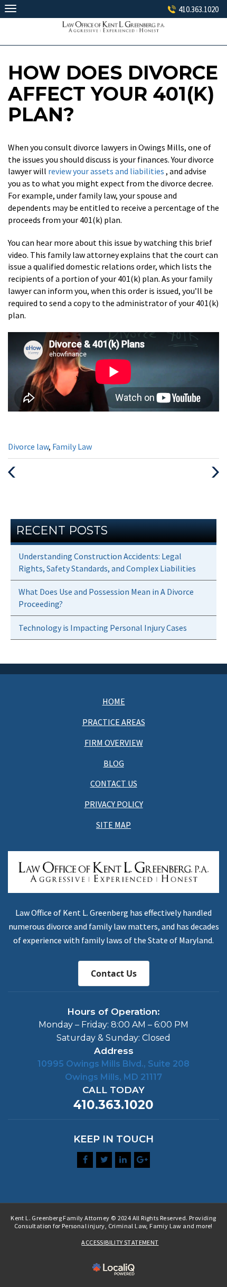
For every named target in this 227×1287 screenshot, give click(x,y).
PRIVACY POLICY (113, 804)
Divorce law (28, 446)
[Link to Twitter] (104, 1160)
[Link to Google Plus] (142, 1160)
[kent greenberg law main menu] (10, 8)
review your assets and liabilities (107, 171)
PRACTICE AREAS (113, 722)
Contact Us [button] (114, 973)
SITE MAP (113, 824)
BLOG (113, 763)
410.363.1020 (198, 9)
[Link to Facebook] (85, 1160)
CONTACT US (113, 783)
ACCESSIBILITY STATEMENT (119, 1242)
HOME (113, 701)
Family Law (72, 446)
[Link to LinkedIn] (123, 1160)
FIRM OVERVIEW (113, 742)
